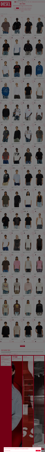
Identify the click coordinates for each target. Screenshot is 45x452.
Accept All (38, 450)
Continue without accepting (7, 450)
